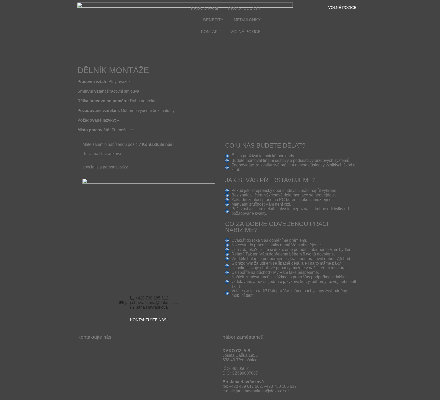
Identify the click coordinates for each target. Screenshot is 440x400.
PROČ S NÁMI (204, 8)
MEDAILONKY (247, 20)
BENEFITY (213, 20)
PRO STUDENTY (244, 8)
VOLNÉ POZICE (245, 32)
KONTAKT (210, 32)
